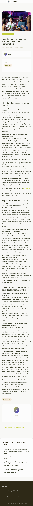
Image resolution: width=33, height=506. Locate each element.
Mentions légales (11, 496)
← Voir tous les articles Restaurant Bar (13, 427)
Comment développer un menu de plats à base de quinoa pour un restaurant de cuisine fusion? (16, 451)
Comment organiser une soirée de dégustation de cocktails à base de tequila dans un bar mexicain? (15, 470)
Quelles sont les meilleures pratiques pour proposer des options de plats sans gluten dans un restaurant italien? (16, 463)
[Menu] (25, 1)
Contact (20, 496)
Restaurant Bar (10, 8)
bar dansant (27, 188)
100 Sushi (16, 1)
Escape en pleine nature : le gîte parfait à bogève (15, 457)
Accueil (4, 8)
